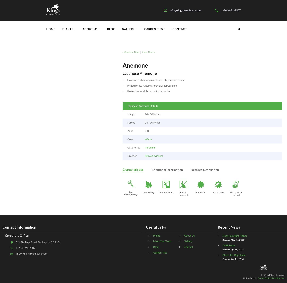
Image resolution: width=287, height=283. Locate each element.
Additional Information (167, 170)
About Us (90, 29)
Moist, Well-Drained (236, 193)
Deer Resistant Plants (234, 235)
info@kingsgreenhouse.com (185, 10)
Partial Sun (218, 192)
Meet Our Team (162, 241)
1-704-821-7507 (231, 10)
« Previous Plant (131, 52)
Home (50, 29)
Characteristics (133, 169)
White (148, 139)
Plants (67, 29)
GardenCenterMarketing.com (271, 278)
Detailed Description (205, 170)
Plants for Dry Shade (234, 255)
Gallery (128, 29)
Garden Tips (153, 29)
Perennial (150, 147)
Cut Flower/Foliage (131, 193)
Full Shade (201, 192)
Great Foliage (148, 192)
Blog (111, 29)
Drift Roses (228, 245)
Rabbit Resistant (183, 193)
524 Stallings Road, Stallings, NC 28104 (38, 242)
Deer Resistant (166, 192)
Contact (179, 29)
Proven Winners (154, 155)
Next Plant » (148, 52)
